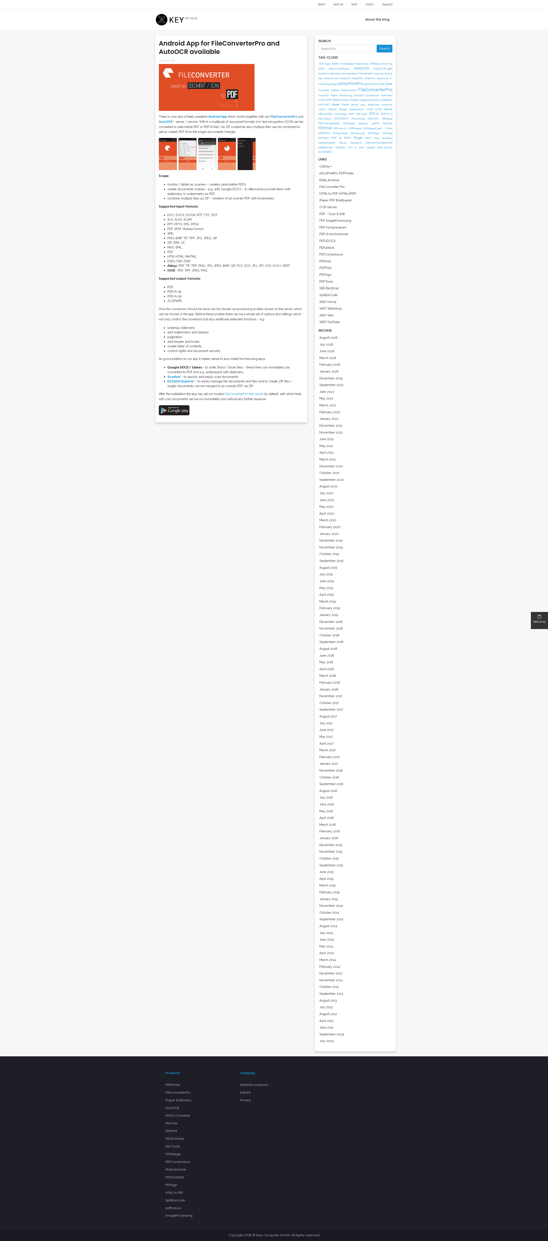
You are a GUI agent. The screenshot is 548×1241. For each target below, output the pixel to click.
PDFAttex (387, 118)
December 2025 (331, 378)
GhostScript (372, 95)
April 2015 (326, 878)
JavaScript (373, 104)
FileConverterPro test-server (244, 394)
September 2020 (331, 479)
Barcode (335, 73)
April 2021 (326, 452)
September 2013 (331, 993)
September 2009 (331, 1034)
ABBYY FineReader (343, 63)
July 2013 (326, 1007)
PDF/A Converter (177, 1115)
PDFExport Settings (355, 123)
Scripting (387, 138)
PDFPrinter (172, 1085)
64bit (328, 63)
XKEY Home (327, 302)
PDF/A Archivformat (333, 234)
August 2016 (328, 791)
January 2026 (329, 371)
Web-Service (384, 147)
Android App (217, 116)
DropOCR (345, 78)
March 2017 (327, 750)
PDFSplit (387, 133)
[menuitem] (383, 4)
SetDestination (326, 142)
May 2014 (326, 946)
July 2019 (326, 574)
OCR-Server (328, 207)
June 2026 (326, 351)
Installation (386, 99)
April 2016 (326, 817)
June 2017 (326, 730)
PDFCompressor (329, 123)
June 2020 (326, 500)
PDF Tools (172, 1146)
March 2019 (327, 601)
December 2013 (330, 973)
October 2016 (329, 777)
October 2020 (329, 473)
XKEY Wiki (326, 315)
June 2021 (326, 439)
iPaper (336, 104)
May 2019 (326, 588)
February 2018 (329, 682)
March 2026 (327, 358)
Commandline (349, 73)
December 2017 (330, 696)
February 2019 (329, 608)
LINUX (322, 109)
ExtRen (335, 90)
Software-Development (378, 142)
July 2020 (326, 493)
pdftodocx (173, 1208)
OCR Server (383, 109)
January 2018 (328, 689)
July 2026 (326, 344)
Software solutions (254, 1085)
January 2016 (328, 838)
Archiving (386, 63)
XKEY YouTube (329, 322)
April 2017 (326, 743)
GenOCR (359, 95)
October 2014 (329, 912)
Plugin (358, 138)
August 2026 (328, 337)
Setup (342, 142)
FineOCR (323, 95)
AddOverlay (362, 63)
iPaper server (350, 104)
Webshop (539, 621)
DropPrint (370, 78)
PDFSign (374, 133)
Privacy (245, 1100)
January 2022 (328, 418)
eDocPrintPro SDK (374, 84)
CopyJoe (379, 73)
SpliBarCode (328, 295)
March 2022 (327, 405)
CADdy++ (325, 166)
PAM (351, 114)
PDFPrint (324, 133)
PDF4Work (326, 247)
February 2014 (329, 966)
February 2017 (329, 757)
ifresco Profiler (350, 99)
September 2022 (331, 385)
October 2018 (329, 635)
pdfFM (375, 123)
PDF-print (361, 114)
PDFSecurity (358, 133)
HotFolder (386, 95)
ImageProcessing (178, 1215)
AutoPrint (323, 73)
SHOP (321, 4)
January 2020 (329, 534)
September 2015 (331, 865)
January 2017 (328, 763)
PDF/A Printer (174, 1139)
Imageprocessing (369, 99)
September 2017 (331, 709)
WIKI (354, 4)
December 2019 (330, 540)
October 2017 (329, 703)
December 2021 (330, 425)
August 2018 (328, 648)
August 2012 (328, 1014)
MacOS (333, 109)
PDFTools (323, 138)
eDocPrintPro (350, 83)
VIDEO (369, 4)
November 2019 (331, 547)
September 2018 (331, 642)
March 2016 (327, 824)
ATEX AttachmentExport (334, 68)
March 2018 (327, 675)
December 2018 (330, 621)
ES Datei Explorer (180, 381)
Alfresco (375, 63)
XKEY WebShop (330, 308)
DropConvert (331, 78)
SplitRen (340, 147)
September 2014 (331, 919)
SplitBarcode (325, 147)
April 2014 (326, 953)
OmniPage (341, 114)
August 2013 (328, 1000)
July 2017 (326, 723)
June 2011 (326, 1027)
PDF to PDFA (341, 138)
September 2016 (331, 784)
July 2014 (326, 933)
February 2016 (329, 831)
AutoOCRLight (382, 68)
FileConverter (348, 90)
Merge (343, 109)
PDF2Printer (358, 118)
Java (362, 104)
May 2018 (326, 662)
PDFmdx (325, 128)
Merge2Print (356, 109)
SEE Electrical (329, 288)
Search (385, 48)
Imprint (245, 1092)
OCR (369, 109)
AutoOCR (166, 121)
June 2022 (326, 391)
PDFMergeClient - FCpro (377, 128)
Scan (377, 138)
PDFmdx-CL (341, 128)
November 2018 (331, 628)
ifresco (337, 99)
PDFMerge (355, 128)
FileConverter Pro (332, 187)
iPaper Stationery (178, 1100)
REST (368, 138)
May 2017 (326, 736)
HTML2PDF (325, 99)
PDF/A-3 (386, 114)
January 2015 (328, 899)
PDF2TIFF (373, 118)
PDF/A (374, 114)
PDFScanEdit (340, 133)
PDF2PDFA (341, 118)
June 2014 (326, 939)
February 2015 (329, 892)
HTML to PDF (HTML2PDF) (337, 193)
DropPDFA (357, 78)
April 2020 (326, 513)
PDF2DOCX (324, 118)
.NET (321, 63)
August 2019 (328, 567)
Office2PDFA (325, 114)
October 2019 (329, 554)
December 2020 (331, 466)
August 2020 (328, 486)
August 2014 (328, 926)
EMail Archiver (329, 180)
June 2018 (326, 655)
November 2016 (331, 770)
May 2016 (326, 811)
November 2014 (331, 905)
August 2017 (328, 716)
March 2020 (327, 520)
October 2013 (329, 987)
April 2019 (326, 594)
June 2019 (326, 581)
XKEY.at (338, 4)
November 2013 (330, 980)
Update (370, 147)
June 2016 (326, 804)
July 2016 (326, 797)
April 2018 (326, 669)
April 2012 (326, 1021)
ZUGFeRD (325, 151)
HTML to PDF (174, 1193)
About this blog (377, 19)
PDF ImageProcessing (335, 220)
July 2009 (326, 1041)
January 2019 (328, 615)
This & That (356, 147)
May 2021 (326, 446)
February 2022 (329, 412)
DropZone (382, 78)
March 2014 (327, 960)
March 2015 (327, 885)
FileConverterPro (283, 116)
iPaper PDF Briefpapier (335, 200)
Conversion (365, 73)
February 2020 (329, 527)
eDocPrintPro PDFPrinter (336, 173)
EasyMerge (330, 84)
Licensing (386, 104)
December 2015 (330, 845)
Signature (356, 142)
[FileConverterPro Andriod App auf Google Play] (174, 410)
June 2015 (326, 872)
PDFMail (387, 123)
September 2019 (331, 561)
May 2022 (326, 398)
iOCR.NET (324, 104)
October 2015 (329, 858)
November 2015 (330, 851)
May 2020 (326, 506)
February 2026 (329, 364)
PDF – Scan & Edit (332, 214)
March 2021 (327, 459)
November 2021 (330, 432)
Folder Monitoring (341, 95)
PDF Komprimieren (332, 227)
